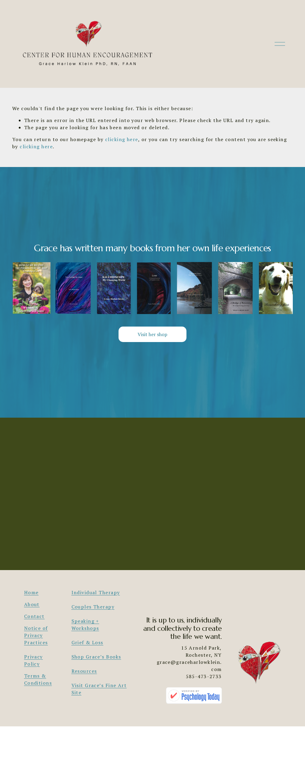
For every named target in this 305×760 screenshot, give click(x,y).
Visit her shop (152, 334)
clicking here (121, 139)
